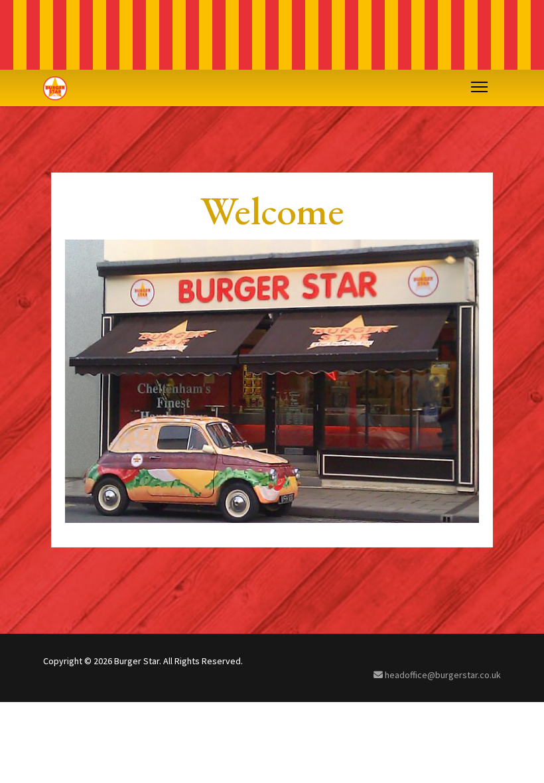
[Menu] (477, 87)
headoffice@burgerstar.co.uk (442, 675)
